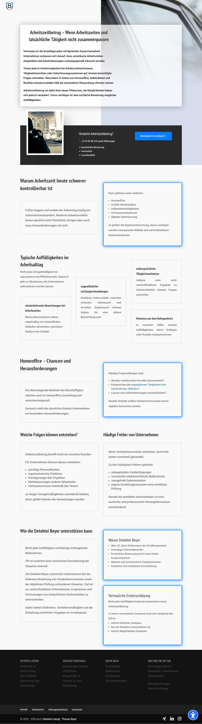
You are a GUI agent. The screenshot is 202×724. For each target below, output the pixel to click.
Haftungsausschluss (58, 709)
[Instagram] (179, 719)
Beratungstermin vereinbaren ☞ (153, 135)
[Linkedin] (172, 719)
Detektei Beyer (129, 540)
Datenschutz (38, 709)
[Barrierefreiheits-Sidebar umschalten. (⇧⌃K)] (193, 715)
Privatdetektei (112, 676)
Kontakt (24, 709)
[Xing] (164, 719)
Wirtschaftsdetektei (116, 681)
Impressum (77, 709)
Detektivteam (112, 671)
